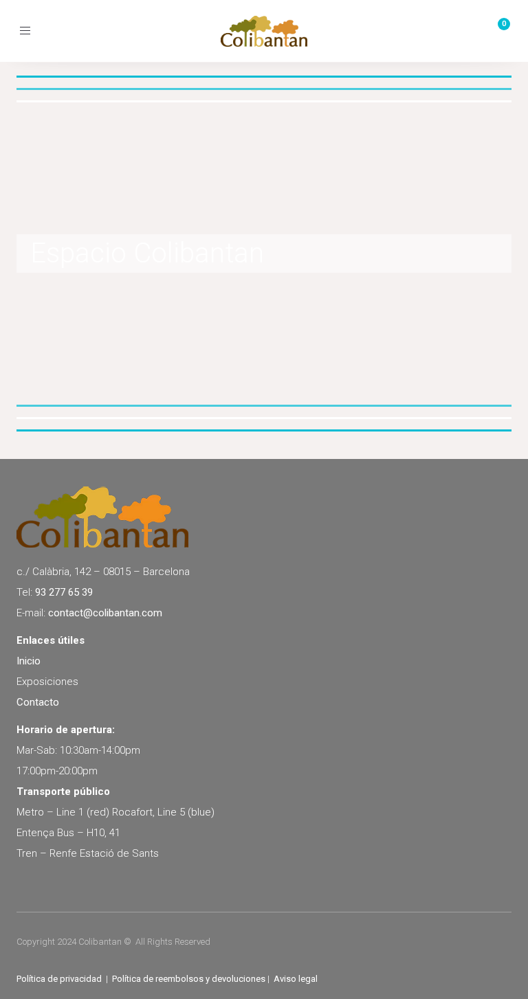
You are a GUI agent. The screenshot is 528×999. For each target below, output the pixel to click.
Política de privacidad (59, 979)
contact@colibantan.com (105, 613)
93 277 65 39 (64, 592)
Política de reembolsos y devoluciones (188, 979)
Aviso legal (296, 979)
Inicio (28, 661)
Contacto (37, 702)
